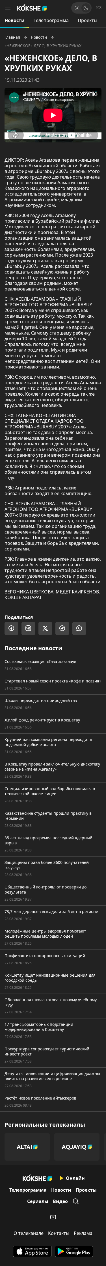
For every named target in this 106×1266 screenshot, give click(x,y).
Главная (12, 37)
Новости (15, 20)
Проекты (87, 20)
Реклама (83, 1233)
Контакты (58, 1233)
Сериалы (37, 1201)
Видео (60, 1201)
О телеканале (29, 1233)
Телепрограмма (51, 20)
